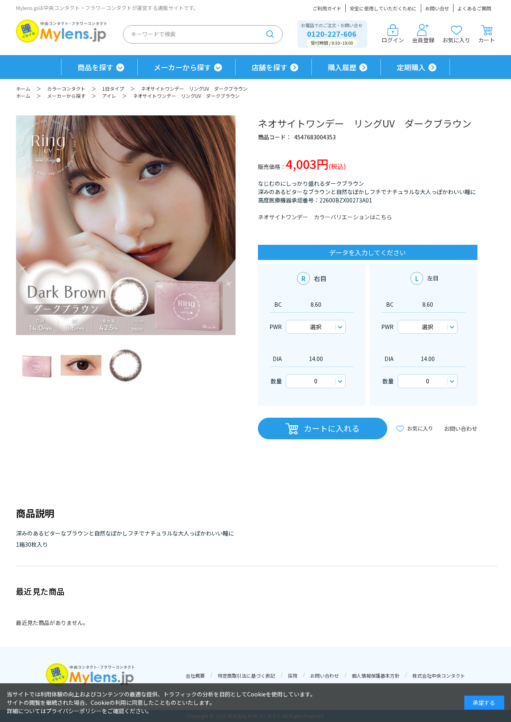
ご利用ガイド (327, 8)
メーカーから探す (182, 67)
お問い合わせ (460, 428)
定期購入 (411, 67)
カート (486, 40)
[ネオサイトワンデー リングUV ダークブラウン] (36, 365)
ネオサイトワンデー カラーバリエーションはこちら (325, 217)
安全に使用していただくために (383, 8)
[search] (270, 34)
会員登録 (423, 40)
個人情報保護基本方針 (376, 675)
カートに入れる (332, 428)
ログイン (393, 40)
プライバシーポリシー (74, 711)
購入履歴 (342, 67)
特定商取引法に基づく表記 (246, 675)
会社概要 (195, 675)
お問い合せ (437, 8)
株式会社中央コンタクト (438, 675)
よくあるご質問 (474, 8)
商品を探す (95, 67)
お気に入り (456, 40)
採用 (292, 675)
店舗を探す (269, 67)
